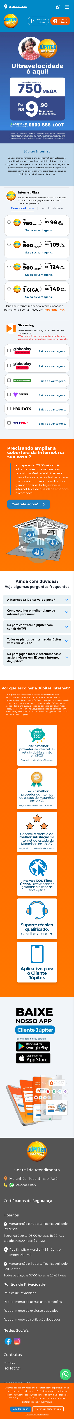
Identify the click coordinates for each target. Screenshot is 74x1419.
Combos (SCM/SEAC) (4, 1366)
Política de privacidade (37, 1414)
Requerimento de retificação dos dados (32, 1319)
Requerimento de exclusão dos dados (31, 1310)
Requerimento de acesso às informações (33, 1302)
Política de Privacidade (20, 1293)
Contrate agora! (24, 504)
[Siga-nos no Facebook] (8, 1341)
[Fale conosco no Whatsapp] (65, 1374)
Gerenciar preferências (48, 1409)
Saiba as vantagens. (39, 230)
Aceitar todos (20, 1409)
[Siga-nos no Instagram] (17, 1341)
